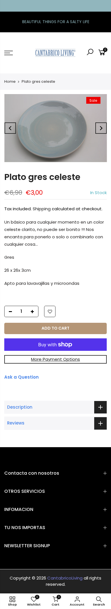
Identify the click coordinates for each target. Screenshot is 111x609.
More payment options (55, 359)
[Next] (101, 128)
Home (10, 81)
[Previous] (10, 128)
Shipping (42, 209)
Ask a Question (21, 377)
